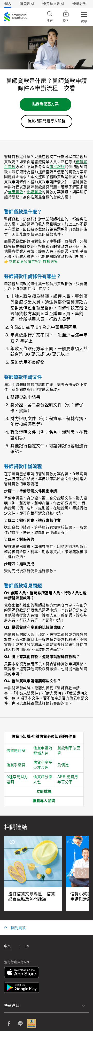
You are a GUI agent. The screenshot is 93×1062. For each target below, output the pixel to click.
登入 (66, 21)
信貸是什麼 (15, 751)
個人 (7, 3)
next (81, 872)
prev (11, 872)
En (27, 946)
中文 (7, 946)
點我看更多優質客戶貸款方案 (33, 262)
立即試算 (44, 791)
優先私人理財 (53, 3)
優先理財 (27, 3)
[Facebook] (8, 1023)
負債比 (63, 765)
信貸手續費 (15, 765)
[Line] (20, 1023)
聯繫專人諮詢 (44, 801)
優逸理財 (79, 3)
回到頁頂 (18, 928)
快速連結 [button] (11, 1005)
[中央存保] (31, 1023)
